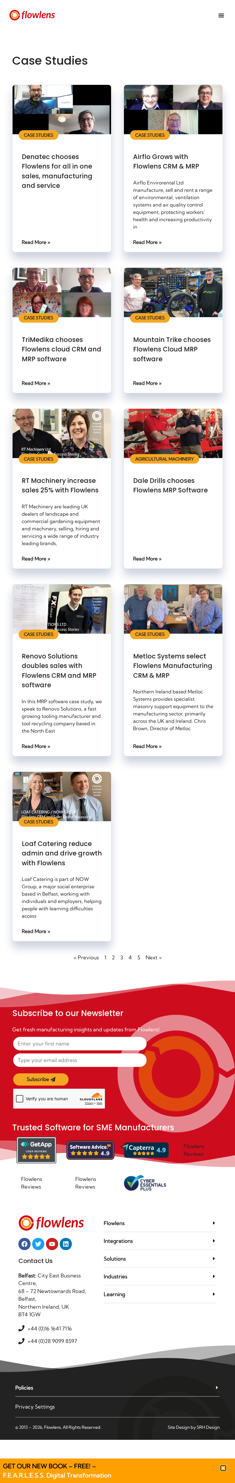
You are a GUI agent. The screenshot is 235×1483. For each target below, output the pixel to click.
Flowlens (114, 1223)
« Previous (86, 957)
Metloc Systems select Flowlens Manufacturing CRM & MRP (172, 666)
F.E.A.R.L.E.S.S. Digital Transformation (57, 1475)
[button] (160, 1223)
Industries (115, 1276)
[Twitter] (38, 1244)
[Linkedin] (66, 1244)
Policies (24, 1387)
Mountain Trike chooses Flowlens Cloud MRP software (172, 349)
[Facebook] (24, 1244)
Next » (154, 957)
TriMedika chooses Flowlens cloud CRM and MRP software (61, 349)
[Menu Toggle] (221, 15)
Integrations (118, 1241)
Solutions (115, 1258)
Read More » (36, 242)
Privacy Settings (35, 1406)
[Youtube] (52, 1244)
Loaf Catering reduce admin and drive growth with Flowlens (62, 853)
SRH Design (208, 1427)
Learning (114, 1294)
